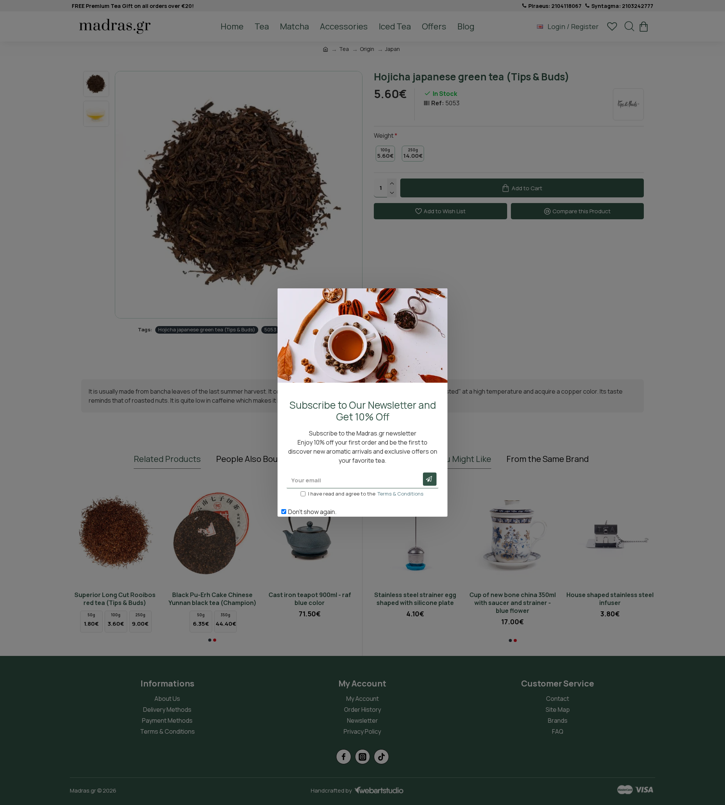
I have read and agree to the (365, 493)
